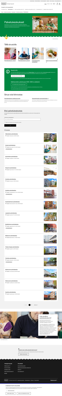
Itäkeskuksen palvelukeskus (11, 134)
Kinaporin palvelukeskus (10, 167)
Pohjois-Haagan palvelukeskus (12, 247)
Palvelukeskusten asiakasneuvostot (12, 98)
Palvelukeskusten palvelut (24, 60)
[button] (36, 305)
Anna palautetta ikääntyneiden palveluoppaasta (19, 88)
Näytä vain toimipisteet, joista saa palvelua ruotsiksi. (13, 122)
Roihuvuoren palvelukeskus (11, 281)
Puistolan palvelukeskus (10, 258)
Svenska (48, 3)
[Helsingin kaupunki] (6, 380)
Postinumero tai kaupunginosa (8, 117)
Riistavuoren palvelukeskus (11, 269)
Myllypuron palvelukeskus (11, 235)
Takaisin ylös (53, 380)
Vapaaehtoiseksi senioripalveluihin (40, 98)
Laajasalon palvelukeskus (11, 213)
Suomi (45, 3)
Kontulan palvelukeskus (10, 179)
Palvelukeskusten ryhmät (10, 60)
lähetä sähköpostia (47, 72)
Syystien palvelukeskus (10, 292)
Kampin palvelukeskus (10, 145)
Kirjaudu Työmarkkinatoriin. (45, 333)
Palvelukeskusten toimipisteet (36, 61)
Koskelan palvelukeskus (10, 190)
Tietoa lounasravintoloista (52, 61)
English (51, 3)
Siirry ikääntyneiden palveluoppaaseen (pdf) (18, 84)
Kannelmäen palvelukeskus (11, 156)
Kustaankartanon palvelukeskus (12, 201)
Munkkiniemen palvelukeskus (11, 224)
